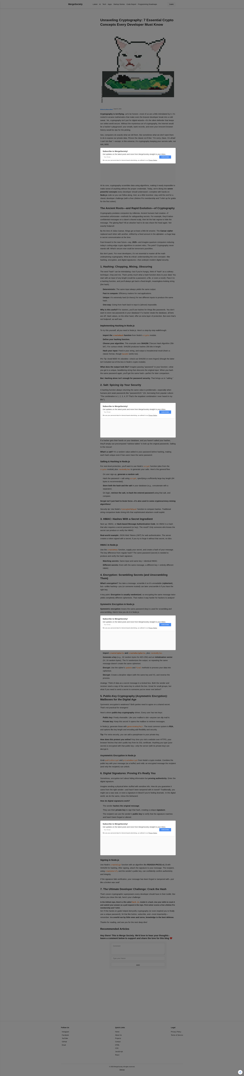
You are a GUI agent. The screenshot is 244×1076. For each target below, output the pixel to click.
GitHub (64, 1042)
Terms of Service (177, 1035)
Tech (104, 4)
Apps (110, 4)
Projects (118, 1038)
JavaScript (119, 1051)
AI (100, 4)
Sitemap (122, 1069)
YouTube (65, 1038)
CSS (116, 1048)
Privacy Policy (176, 1032)
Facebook (65, 1035)
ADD (138, 965)
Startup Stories (119, 4)
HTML (117, 1045)
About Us (118, 1035)
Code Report (131, 4)
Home (117, 1032)
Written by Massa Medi (106, 109)
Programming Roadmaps (147, 4)
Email (64, 1045)
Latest (95, 4)
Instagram (65, 1032)
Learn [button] (171, 4)
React (117, 1055)
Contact (118, 1042)
